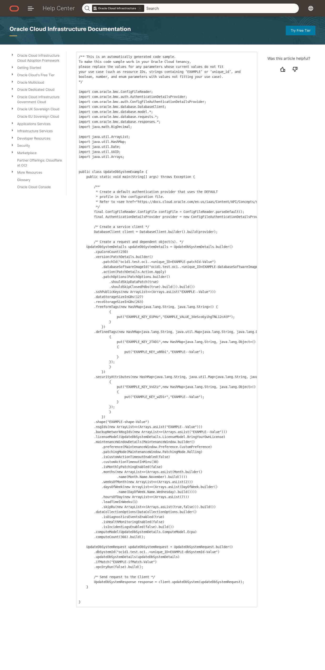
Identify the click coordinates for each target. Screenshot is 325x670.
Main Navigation (30, 8)
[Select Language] (310, 8)
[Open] (12, 54)
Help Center (59, 8)
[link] (118, 8)
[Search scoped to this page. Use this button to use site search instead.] (140, 8)
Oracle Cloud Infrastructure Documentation (70, 28)
